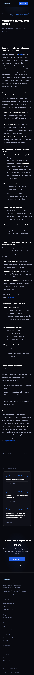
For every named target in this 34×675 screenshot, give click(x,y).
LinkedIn (6, 595)
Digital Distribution (8, 603)
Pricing (5, 606)
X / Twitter (15, 591)
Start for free (16, 559)
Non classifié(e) (7, 635)
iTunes (20, 54)
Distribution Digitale (21, 14)
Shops (5, 615)
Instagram (23, 591)
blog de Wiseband (9, 441)
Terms (4, 672)
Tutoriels (5, 641)
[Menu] (29, 3)
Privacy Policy (7, 661)
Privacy (10, 672)
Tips (4, 626)
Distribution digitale (9, 629)
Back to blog (7, 14)
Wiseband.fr (11, 297)
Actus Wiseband (8, 638)
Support (16, 672)
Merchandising (7, 612)
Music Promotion (8, 609)
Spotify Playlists (7, 618)
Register (23, 3)
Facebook (7, 591)
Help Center (6, 655)
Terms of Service (8, 658)
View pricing (17, 565)
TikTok (13, 595)
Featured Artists (8, 649)
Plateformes (6, 632)
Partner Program (8, 652)
